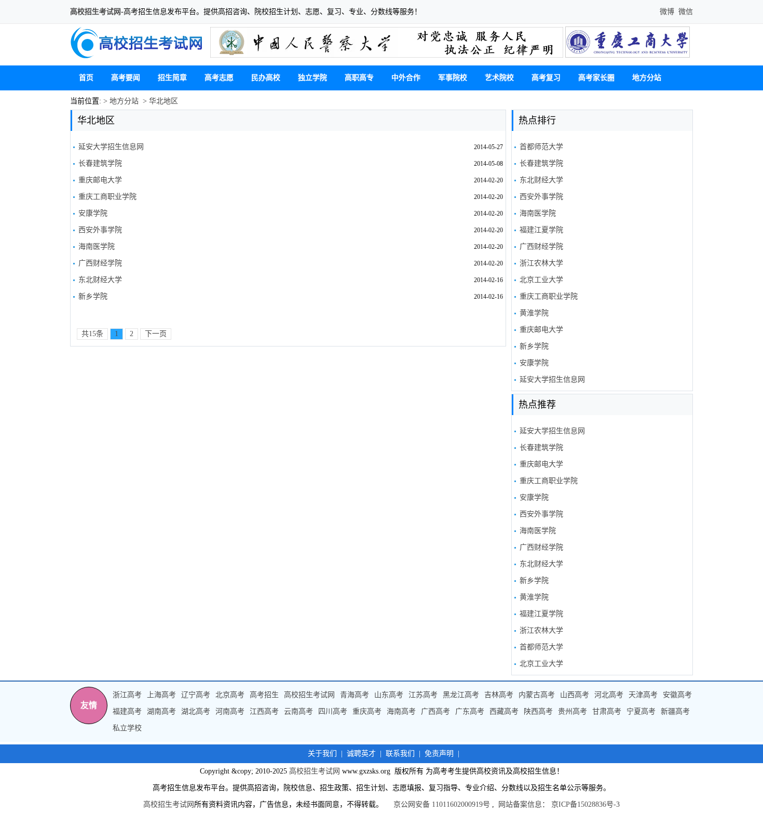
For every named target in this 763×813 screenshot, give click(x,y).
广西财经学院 (100, 263)
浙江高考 (127, 695)
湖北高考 (195, 711)
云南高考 (298, 711)
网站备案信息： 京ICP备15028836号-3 (559, 804)
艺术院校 (499, 78)
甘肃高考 (606, 711)
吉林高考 (498, 695)
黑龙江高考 (461, 695)
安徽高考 (677, 695)
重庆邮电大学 (100, 180)
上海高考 (161, 695)
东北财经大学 (100, 280)
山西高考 (574, 695)
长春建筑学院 (100, 163)
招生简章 (172, 78)
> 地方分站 (120, 101)
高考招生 (264, 695)
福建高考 (127, 711)
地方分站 (646, 78)
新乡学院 (92, 296)
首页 (86, 78)
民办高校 (265, 78)
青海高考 (354, 695)
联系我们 (400, 753)
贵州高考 (572, 711)
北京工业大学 (541, 280)
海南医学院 (96, 246)
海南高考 (401, 711)
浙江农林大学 (541, 263)
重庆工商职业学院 (107, 197)
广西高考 (435, 711)
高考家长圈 (596, 78)
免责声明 (439, 753)
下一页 (156, 334)
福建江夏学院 (541, 230)
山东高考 (388, 695)
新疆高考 (675, 711)
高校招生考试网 (95, 12)
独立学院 (312, 78)
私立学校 (127, 728)
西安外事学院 (100, 230)
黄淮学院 (534, 313)
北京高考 (229, 695)
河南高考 (229, 711)
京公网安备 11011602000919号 (441, 804)
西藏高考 (504, 711)
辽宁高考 (195, 695)
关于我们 (322, 753)
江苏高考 (423, 695)
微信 (684, 12)
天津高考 (643, 695)
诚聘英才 (361, 753)
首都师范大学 (541, 147)
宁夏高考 (641, 711)
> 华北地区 (159, 101)
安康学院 (92, 213)
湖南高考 (161, 711)
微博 (668, 12)
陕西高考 (538, 711)
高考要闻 (125, 78)
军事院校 (452, 78)
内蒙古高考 (537, 695)
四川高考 (332, 711)
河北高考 (608, 695)
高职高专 (359, 78)
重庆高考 (367, 711)
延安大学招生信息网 (111, 147)
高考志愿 (219, 78)
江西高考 (264, 711)
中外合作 (405, 78)
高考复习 (546, 78)
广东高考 (469, 711)
